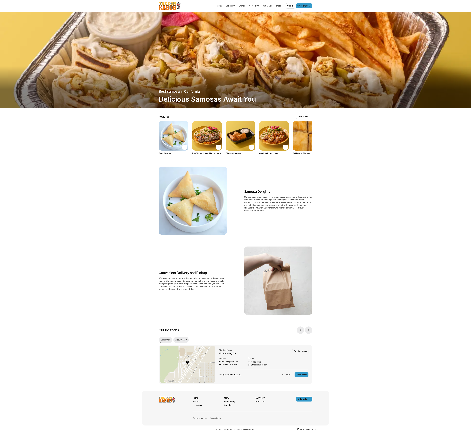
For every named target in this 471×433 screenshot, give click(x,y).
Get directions (300, 351)
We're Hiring (254, 6)
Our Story (230, 6)
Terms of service (200, 418)
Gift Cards (267, 6)
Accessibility (215, 418)
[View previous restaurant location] (300, 330)
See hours (286, 375)
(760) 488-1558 (254, 362)
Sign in (290, 6)
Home (195, 398)
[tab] (165, 340)
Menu (219, 6)
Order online (301, 374)
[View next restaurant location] (308, 330)
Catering (228, 405)
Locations (197, 405)
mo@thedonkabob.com (258, 365)
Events (242, 6)
